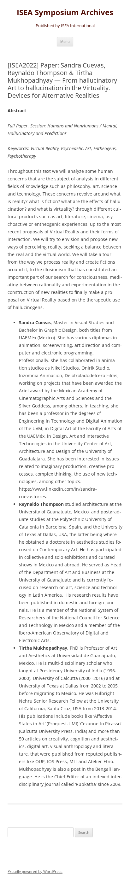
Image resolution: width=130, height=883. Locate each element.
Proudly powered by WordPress (35, 871)
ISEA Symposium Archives (65, 12)
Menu (65, 41)
